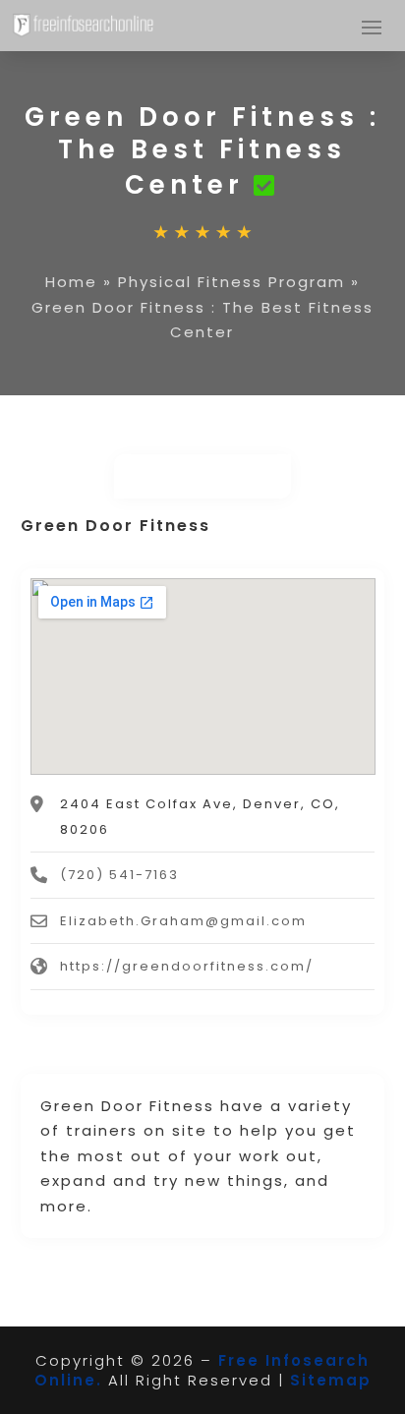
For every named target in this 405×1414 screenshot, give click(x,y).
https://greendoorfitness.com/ (187, 966)
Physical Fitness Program (231, 281)
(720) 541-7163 (119, 874)
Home (71, 281)
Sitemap (331, 1380)
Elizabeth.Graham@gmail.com (183, 921)
